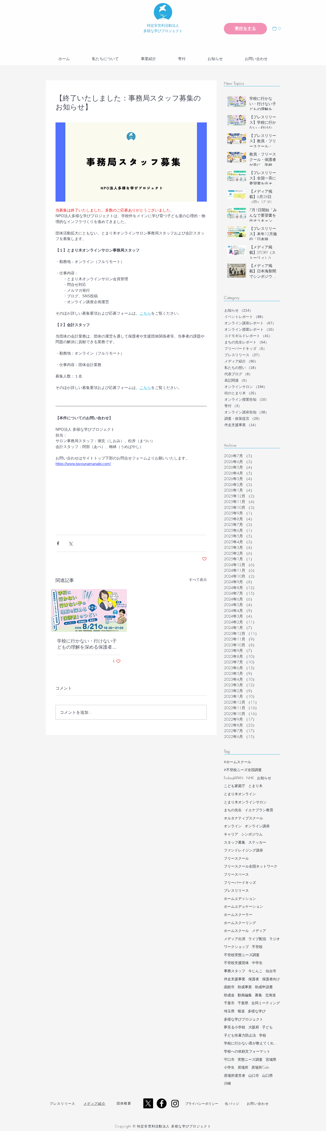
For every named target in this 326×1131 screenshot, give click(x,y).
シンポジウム (252, 834)
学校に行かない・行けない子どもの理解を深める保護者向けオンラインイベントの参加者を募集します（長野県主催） (87, 644)
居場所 (243, 1067)
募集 (258, 995)
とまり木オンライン (240, 793)
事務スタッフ (234, 970)
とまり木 (255, 785)
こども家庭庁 (234, 785)
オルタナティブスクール (243, 818)
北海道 (270, 995)
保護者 (253, 978)
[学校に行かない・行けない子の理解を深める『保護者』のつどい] (89, 610)
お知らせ (264, 777)
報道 (241, 1011)
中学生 (257, 962)
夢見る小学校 (234, 1027)
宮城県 (271, 1059)
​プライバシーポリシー (201, 1103)
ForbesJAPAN (233, 777)
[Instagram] (175, 1103)
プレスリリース (236, 890)
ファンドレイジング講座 (243, 850)
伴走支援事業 (234, 978)
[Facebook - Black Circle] (162, 1103)
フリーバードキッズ (240, 882)
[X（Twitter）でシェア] (70, 543)
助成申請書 (264, 986)
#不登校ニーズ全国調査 (243, 769)
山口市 (253, 1075)
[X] (148, 1103)
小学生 (229, 1067)
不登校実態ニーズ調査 (242, 954)
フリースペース (236, 874)
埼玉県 (229, 1011)
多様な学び (257, 1011)
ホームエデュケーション (243, 906)
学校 (262, 1035)
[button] (278, 28)
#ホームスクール (237, 761)
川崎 (227, 1083)
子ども (267, 1027)
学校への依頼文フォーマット (247, 1051)
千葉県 (243, 1002)
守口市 (229, 1059)
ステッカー (257, 842)
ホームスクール (236, 930)
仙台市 (271, 970)
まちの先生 (233, 809)
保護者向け (271, 978)
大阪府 (253, 1027)
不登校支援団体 (236, 962)
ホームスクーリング (240, 922)
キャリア (231, 834)
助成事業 (245, 986)
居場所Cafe (260, 1067)
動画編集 (245, 995)
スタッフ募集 (234, 842)
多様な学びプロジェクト (243, 1019)
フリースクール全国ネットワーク (250, 866)
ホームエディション (240, 898)
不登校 (257, 946)
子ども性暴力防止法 (240, 1035)
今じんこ (255, 970)
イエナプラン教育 (259, 809)
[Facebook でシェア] (58, 543)
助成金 (229, 995)
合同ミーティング (265, 1002)
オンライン (233, 825)
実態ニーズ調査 (250, 1059)
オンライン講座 (257, 825)
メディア (259, 930)
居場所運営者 (234, 1075)
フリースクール (236, 858)
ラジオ (274, 938)
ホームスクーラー (238, 914)
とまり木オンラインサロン (245, 802)
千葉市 (229, 1002)
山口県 (267, 1075)
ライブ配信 (257, 938)
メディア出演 (234, 938)
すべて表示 (198, 580)
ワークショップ (236, 946)
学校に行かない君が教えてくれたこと (252, 1043)
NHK (250, 777)
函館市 (229, 986)
